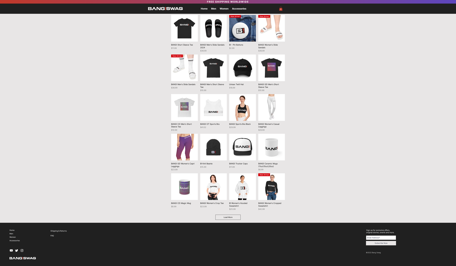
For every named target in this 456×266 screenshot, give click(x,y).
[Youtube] (11, 250)
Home (12, 230)
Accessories (15, 240)
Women (13, 237)
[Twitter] (16, 250)
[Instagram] (22, 250)
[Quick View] (184, 28)
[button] (281, 9)
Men (11, 233)
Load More (228, 217)
